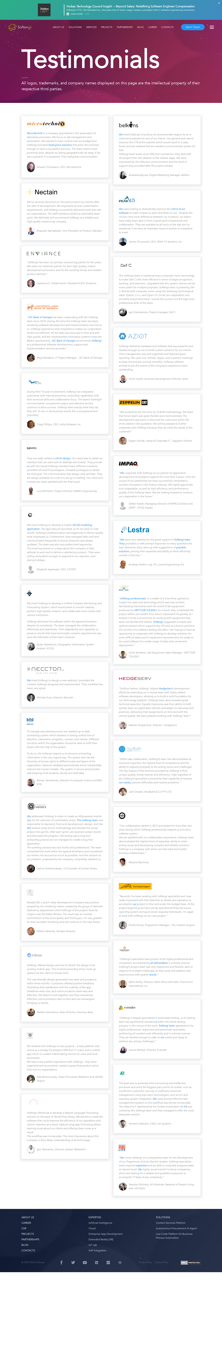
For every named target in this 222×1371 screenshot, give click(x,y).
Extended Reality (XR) (101, 1239)
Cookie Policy (161, 1262)
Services (91, 27)
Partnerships (125, 27)
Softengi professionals (133, 598)
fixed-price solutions (60, 145)
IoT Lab (93, 1245)
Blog (140, 27)
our (130, 759)
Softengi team (182, 539)
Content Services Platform (171, 1223)
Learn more (77, 14)
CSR (23, 1228)
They (122, 543)
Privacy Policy (145, 1262)
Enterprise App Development (106, 1234)
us (28, 466)
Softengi (96, 341)
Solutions (75, 27)
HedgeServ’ (165, 688)
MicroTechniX (34, 133)
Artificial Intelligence (100, 1223)
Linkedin (67, 14)
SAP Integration (97, 1250)
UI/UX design (63, 458)
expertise (141, 1165)
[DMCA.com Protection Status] (191, 1263)
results (152, 974)
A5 (185, 1106)
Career (152, 27)
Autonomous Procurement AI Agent (176, 1228)
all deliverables (159, 963)
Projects (106, 27)
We (29, 680)
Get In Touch (193, 27)
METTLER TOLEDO (145, 610)
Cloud (92, 1228)
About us (58, 27)
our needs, (125, 782)
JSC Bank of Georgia (40, 317)
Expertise (95, 1217)
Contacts (167, 27)
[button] (6, 1364)
